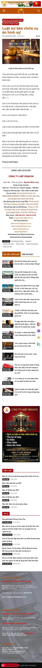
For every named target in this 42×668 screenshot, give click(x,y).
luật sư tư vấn (7, 247)
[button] (3, 11)
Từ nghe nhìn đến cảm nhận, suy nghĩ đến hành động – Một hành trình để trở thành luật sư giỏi (26, 324)
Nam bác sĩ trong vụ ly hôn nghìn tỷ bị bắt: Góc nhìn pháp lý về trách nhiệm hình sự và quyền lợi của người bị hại (20, 529)
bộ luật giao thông (17, 241)
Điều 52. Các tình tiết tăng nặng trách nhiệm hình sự (20, 476)
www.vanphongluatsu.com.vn (21, 223)
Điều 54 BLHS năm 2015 (10, 497)
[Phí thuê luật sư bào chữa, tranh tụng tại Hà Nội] (7, 356)
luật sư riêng (20, 244)
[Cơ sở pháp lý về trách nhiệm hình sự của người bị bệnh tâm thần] (7, 381)
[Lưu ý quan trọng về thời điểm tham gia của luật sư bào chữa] (7, 346)
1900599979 (11, 665)
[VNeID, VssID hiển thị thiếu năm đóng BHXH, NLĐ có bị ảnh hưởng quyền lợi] (7, 313)
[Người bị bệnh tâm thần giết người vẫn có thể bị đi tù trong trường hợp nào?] (7, 392)
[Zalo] (38, 344)
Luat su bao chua (10, 36)
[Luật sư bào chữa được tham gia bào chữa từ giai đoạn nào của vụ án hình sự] (7, 302)
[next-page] (7, 400)
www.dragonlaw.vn (21, 231)
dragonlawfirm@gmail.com (23, 218)
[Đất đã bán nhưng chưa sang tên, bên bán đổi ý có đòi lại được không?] (7, 264)
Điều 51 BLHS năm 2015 (10, 490)
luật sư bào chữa (8, 244)
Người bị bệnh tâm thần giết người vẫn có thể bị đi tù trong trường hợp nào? (27, 392)
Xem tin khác (27, 254)
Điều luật (6, 479)
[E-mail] (38, 337)
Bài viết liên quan (11, 254)
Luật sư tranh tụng (10, 24)
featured (28, 241)
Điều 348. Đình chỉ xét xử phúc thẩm (14, 504)
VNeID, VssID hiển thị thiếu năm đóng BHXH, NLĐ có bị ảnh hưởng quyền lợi (27, 313)
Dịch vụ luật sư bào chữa (13, 20)
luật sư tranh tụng (32, 244)
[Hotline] (38, 324)
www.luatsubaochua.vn (21, 229)
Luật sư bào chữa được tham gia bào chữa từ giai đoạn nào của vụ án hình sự (27, 302)
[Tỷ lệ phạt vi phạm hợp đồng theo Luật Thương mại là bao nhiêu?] (7, 335)
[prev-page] (3, 400)
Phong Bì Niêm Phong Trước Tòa (13, 519)
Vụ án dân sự (7, 522)
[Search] (39, 11)
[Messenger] (38, 331)
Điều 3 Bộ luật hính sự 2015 (11, 483)
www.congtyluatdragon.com (21, 226)
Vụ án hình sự (7, 535)
